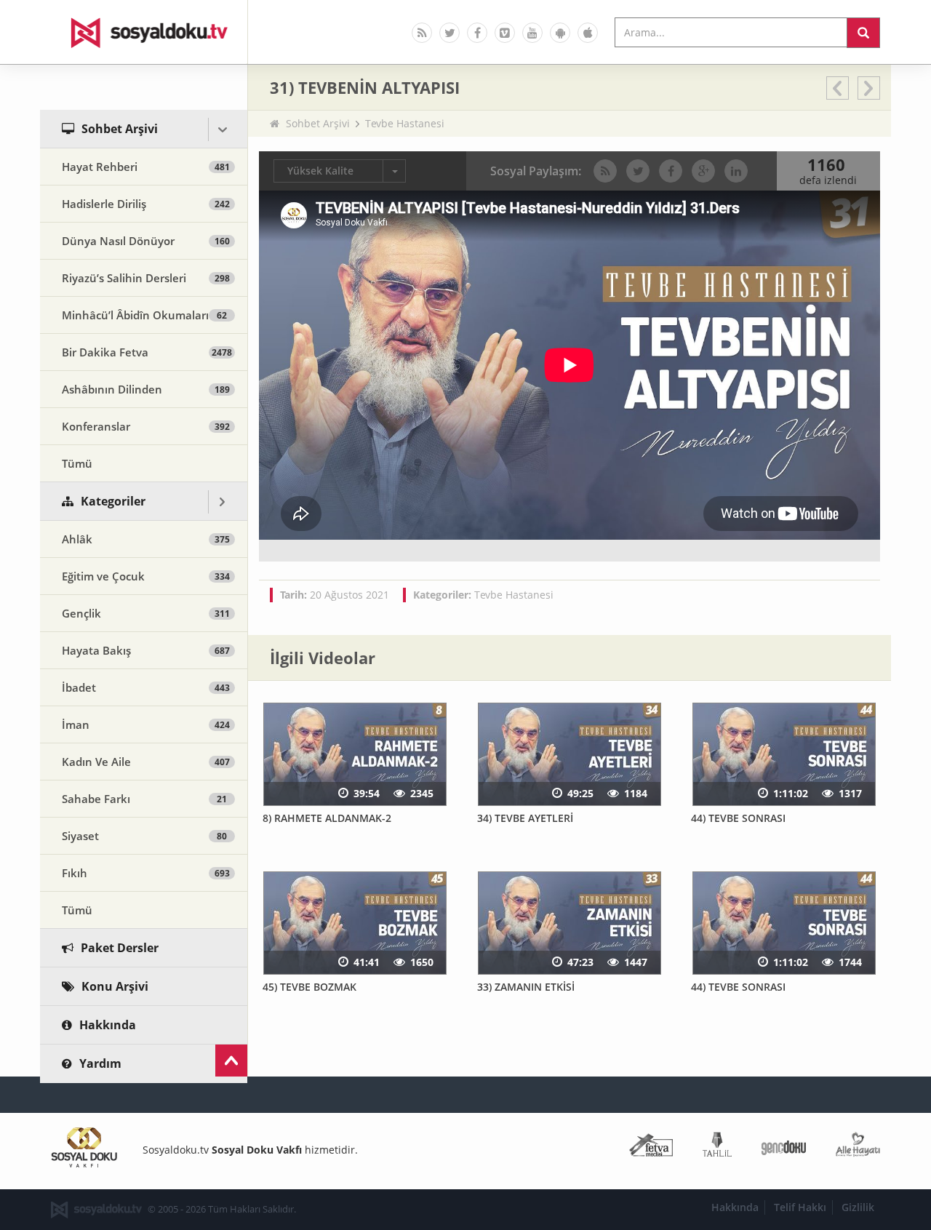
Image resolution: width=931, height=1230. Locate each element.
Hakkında (735, 1207)
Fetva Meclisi (651, 1147)
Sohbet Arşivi (318, 123)
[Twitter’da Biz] (449, 33)
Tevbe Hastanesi (404, 123)
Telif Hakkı (800, 1207)
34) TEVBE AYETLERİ (525, 818)
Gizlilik (858, 1207)
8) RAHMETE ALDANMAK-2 (327, 818)
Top (231, 1061)
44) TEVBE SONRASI (738, 818)
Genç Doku (784, 1147)
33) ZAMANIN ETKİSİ (526, 987)
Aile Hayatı (858, 1147)
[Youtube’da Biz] (532, 33)
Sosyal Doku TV (144, 32)
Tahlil (717, 1147)
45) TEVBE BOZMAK (309, 987)
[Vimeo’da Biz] (505, 33)
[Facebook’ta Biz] (477, 33)
